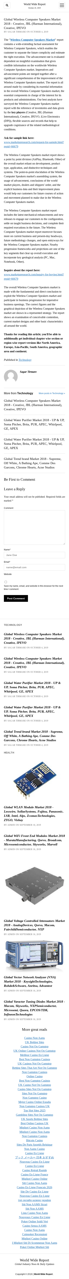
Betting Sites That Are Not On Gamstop (34, 1067)
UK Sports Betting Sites (34, 1119)
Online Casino (35, 1076)
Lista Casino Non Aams (34, 1212)
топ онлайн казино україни (34, 1200)
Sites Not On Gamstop (34, 1093)
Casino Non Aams (34, 1037)
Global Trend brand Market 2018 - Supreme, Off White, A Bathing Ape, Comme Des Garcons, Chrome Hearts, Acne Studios (32, 463)
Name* (7, 549)
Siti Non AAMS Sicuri (34, 1204)
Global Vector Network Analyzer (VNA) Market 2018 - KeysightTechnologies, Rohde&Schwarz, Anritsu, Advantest (30, 981)
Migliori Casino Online (34, 1178)
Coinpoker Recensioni (34, 1234)
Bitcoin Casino (34, 1140)
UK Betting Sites (34, 1042)
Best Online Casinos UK (34, 1123)
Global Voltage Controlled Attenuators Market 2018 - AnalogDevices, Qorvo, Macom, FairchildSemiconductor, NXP (34, 925)
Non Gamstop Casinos (34, 1072)
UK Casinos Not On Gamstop (34, 1063)
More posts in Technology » (52, 393)
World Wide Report (34, 4)
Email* (7, 562)
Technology (25, 359)
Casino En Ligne (34, 1153)
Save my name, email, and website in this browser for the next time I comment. (33, 587)
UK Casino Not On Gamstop (34, 1084)
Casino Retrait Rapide (34, 1170)
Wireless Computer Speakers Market (32, 39)
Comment (8, 508)
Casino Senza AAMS (34, 1225)
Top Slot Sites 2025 (34, 1110)
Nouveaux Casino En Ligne (34, 1217)
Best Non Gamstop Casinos (34, 1059)
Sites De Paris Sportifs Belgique (34, 1144)
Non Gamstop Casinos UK (34, 1106)
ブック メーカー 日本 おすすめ (34, 1157)
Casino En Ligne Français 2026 (34, 1187)
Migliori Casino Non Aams (34, 1127)
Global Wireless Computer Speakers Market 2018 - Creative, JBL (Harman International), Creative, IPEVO (33, 405)
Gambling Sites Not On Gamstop (34, 1114)
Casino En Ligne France (34, 1174)
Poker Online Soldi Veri (34, 1221)
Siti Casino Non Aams (34, 1183)
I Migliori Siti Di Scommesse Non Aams (34, 1242)
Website (8, 574)
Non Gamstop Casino (34, 1097)
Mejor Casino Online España (34, 1101)
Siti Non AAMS (34, 1208)
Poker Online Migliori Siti (34, 1247)
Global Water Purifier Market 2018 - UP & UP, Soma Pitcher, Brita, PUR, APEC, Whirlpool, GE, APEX (34, 424)
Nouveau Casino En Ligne (35, 1161)
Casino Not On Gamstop (34, 1046)
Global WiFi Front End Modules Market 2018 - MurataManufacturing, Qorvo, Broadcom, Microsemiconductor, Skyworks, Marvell (34, 840)
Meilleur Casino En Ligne (34, 1055)
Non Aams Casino (34, 1148)
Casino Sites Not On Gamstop (34, 1089)
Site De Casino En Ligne (34, 1191)
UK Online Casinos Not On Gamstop (34, 1050)
